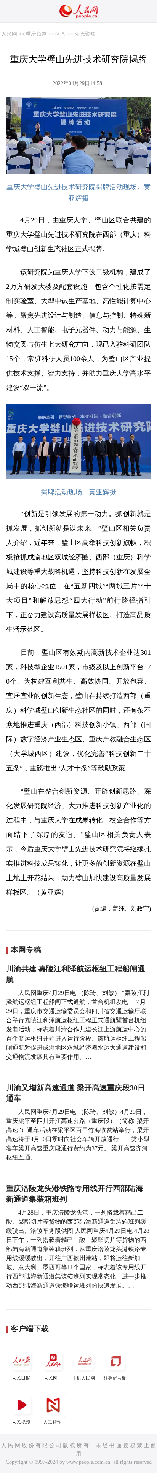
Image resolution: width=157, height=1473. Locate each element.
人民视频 (21, 1422)
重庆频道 (36, 34)
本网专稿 (26, 950)
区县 (60, 34)
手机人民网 (83, 1378)
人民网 (9, 34)
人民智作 (52, 1422)
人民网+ (52, 1378)
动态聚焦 (85, 34)
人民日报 (21, 1378)
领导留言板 (114, 1378)
